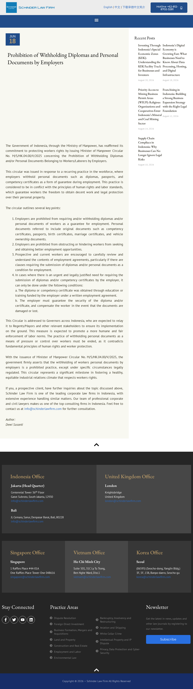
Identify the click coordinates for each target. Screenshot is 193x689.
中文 (117, 7)
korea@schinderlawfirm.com (153, 577)
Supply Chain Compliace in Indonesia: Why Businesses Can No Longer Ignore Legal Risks (150, 148)
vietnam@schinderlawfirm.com (92, 577)
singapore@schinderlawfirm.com (30, 577)
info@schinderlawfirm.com (43, 409)
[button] (96, 20)
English (108, 7)
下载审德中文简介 (134, 7)
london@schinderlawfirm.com (123, 501)
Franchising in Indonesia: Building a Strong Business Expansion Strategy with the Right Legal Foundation (175, 100)
